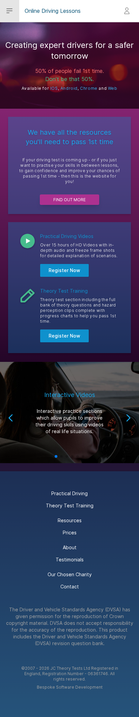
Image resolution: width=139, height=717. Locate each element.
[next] (128, 418)
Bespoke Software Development (70, 687)
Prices (70, 532)
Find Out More (69, 199)
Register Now (64, 270)
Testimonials (70, 559)
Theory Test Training (69, 505)
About (70, 547)
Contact (69, 586)
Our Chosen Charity (70, 574)
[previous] (10, 418)
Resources (70, 520)
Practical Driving (69, 493)
